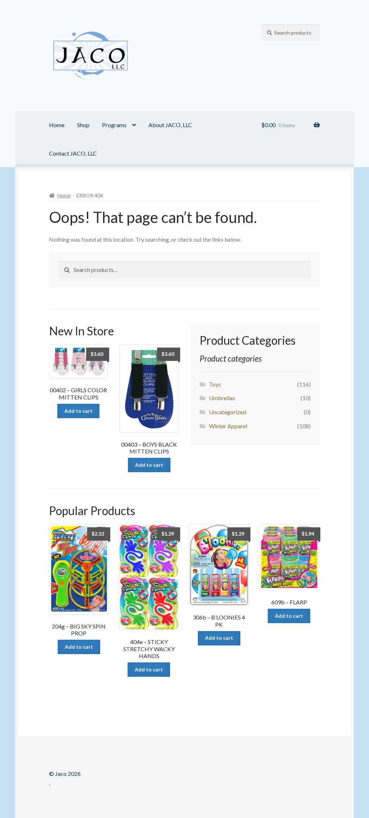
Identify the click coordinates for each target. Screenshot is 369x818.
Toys (215, 384)
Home (57, 124)
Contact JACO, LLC (73, 153)
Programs (114, 124)
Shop (83, 124)
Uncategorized (227, 411)
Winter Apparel (228, 426)
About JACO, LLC (170, 124)
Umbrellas (222, 397)
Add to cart (79, 411)
